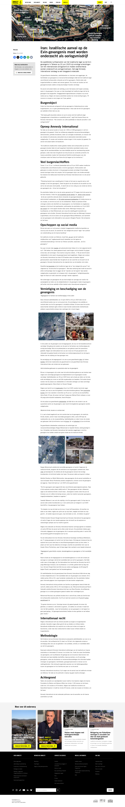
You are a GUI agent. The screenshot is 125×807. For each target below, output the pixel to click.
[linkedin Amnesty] (28, 790)
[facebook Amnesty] (13, 790)
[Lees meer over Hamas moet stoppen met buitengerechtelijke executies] (75, 730)
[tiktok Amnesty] (20, 790)
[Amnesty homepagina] (17, 2)
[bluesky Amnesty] (31, 790)
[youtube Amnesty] (24, 790)
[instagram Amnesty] (16, 790)
